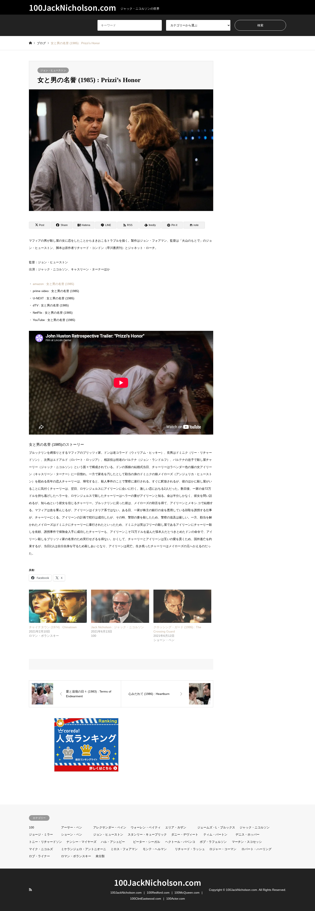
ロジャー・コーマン (222, 849)
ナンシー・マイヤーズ (81, 841)
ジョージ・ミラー (41, 834)
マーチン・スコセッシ (247, 841)
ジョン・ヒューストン (53, 70)
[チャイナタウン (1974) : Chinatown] (58, 606)
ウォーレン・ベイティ (146, 827)
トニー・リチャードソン (45, 841)
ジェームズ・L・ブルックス (216, 827)
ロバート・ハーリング (257, 849)
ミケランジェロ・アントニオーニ (83, 849)
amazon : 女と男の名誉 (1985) (53, 284)
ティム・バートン (215, 834)
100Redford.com (158, 892)
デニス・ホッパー (248, 834)
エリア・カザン (175, 827)
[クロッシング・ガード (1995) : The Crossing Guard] (182, 606)
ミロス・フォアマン (124, 849)
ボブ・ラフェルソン (213, 841)
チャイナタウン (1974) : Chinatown (53, 627)
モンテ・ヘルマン (155, 849)
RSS (30, 889)
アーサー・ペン (71, 827)
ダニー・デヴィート (184, 834)
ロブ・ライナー (39, 856)
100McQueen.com (187, 892)
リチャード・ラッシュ (190, 849)
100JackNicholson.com (157, 882)
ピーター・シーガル (146, 841)
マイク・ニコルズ (41, 849)
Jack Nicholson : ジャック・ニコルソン (117, 627)
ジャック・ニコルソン (255, 827)
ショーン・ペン (71, 834)
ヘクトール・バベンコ (180, 841)
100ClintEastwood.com (145, 898)
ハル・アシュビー (113, 841)
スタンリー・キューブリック (147, 834)
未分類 (100, 856)
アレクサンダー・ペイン (109, 827)
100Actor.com (175, 898)
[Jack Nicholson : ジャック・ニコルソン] (120, 606)
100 (31, 827)
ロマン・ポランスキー (76, 856)
